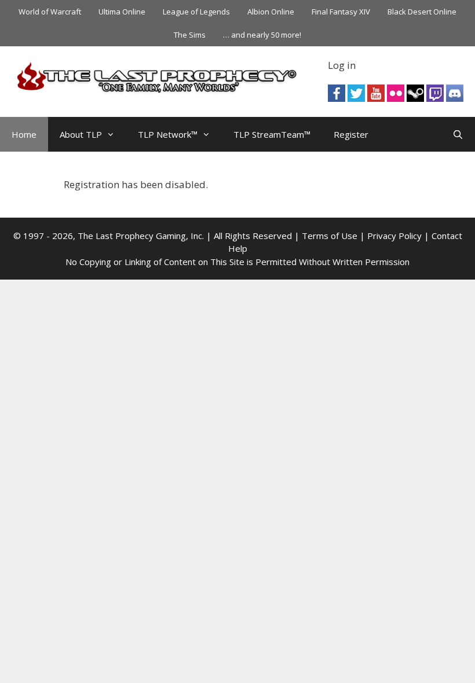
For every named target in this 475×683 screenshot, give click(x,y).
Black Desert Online (422, 11)
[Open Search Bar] (458, 134)
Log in (342, 65)
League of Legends (196, 11)
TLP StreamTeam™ (271, 134)
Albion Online (270, 11)
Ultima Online (121, 11)
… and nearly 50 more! (262, 35)
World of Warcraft (50, 11)
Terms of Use (329, 235)
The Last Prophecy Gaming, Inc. (141, 235)
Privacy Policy (394, 235)
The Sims (190, 35)
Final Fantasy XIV (341, 11)
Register (351, 134)
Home (24, 134)
